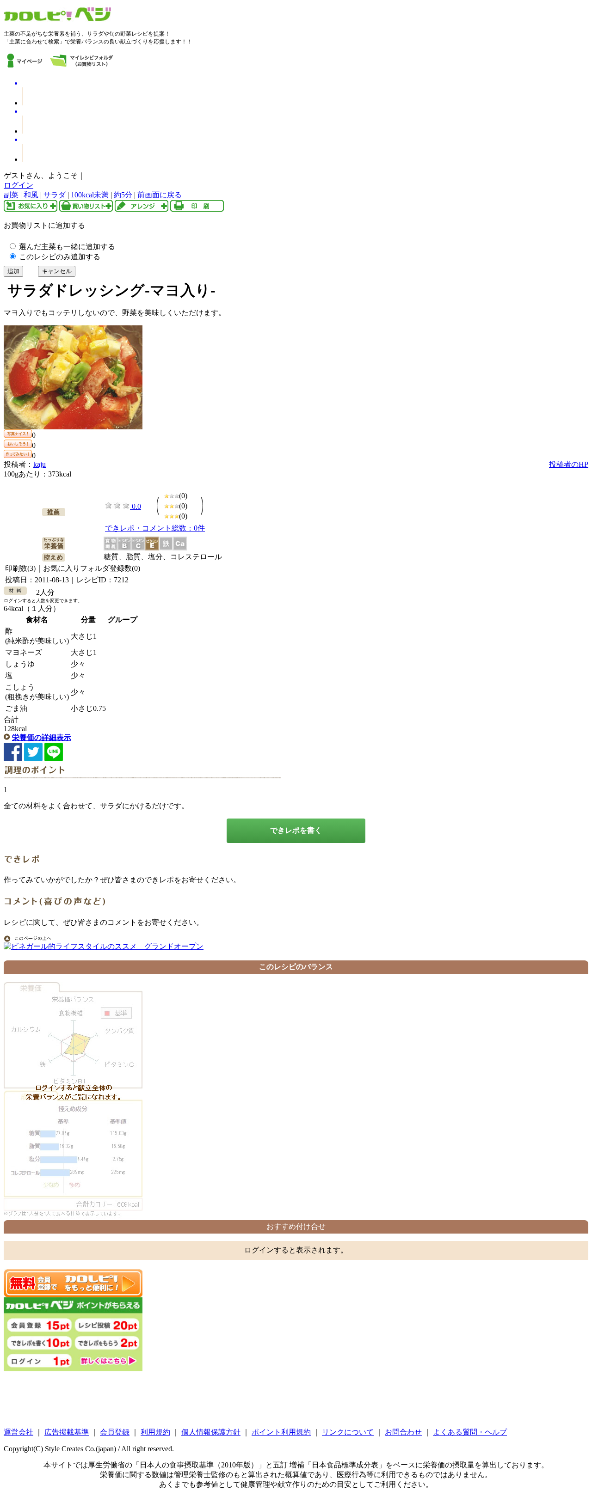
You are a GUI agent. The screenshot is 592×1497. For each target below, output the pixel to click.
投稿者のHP (568, 464)
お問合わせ (403, 1432)
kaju (39, 464)
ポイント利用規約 (281, 1432)
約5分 (123, 195)
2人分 (42, 592)
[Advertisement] (296, 1399)
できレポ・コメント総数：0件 (155, 528)
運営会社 (18, 1432)
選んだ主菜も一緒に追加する (66, 247)
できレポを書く (296, 830)
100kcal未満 (90, 195)
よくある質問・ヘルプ (470, 1432)
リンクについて (348, 1432)
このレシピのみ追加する (58, 257)
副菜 (11, 195)
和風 (31, 195)
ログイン (18, 185)
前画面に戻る (159, 195)
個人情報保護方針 (210, 1432)
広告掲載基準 (66, 1432)
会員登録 (115, 1432)
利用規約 (155, 1432)
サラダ (54, 195)
